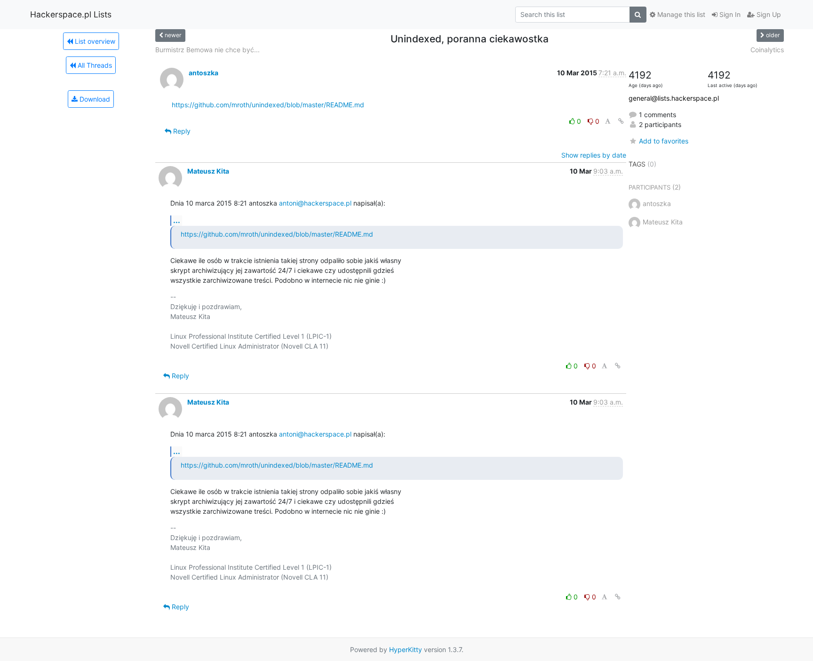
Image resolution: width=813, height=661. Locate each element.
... (176, 220)
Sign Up (768, 14)
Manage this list (680, 14)
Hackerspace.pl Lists (71, 14)
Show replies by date (593, 155)
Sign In (729, 14)
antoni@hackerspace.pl (315, 203)
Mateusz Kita (208, 171)
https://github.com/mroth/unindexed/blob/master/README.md (268, 105)
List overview (94, 41)
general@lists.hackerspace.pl (674, 98)
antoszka (203, 73)
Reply (181, 131)
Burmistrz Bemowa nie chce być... (207, 50)
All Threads (94, 65)
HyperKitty (405, 649)
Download (94, 99)
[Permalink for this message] (621, 121)
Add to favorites (663, 141)
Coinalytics (767, 50)
